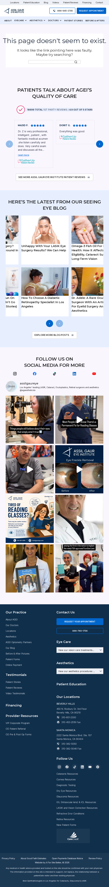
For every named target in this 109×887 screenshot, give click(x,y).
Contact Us (65, 612)
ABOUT (8, 20)
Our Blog (10, 647)
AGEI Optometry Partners (19, 642)
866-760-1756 (80, 631)
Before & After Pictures (18, 653)
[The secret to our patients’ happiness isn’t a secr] (30, 469)
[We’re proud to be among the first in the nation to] (79, 568)
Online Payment (14, 665)
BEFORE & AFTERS (94, 20)
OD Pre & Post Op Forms (19, 734)
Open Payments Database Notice (67, 858)
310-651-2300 (68, 717)
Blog (46, 2)
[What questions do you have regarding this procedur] (30, 519)
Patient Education (31, 2)
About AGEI (12, 619)
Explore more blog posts (51, 335)
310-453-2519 (68, 722)
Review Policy (95, 858)
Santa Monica (65, 730)
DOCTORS (53, 20)
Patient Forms (13, 659)
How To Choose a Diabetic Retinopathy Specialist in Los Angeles (30, 302)
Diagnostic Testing (66, 785)
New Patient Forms (66, 825)
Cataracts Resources (67, 773)
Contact (99, 2)
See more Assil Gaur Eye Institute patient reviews (51, 177)
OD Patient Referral (16, 728)
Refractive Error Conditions (70, 813)
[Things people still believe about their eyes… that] (30, 420)
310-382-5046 (69, 748)
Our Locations (68, 697)
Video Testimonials (15, 693)
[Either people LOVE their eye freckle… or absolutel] (79, 469)
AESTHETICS (36, 20)
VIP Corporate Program (18, 723)
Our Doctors (12, 625)
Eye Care (63, 642)
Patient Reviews (70, 2)
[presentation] (9, 144)
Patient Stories (13, 682)
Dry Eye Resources (66, 790)
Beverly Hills (65, 703)
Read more (23, 155)
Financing (86, 2)
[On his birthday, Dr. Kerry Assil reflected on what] (79, 519)
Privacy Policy (8, 858)
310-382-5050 (69, 743)
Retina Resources (65, 819)
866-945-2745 (65, 11)
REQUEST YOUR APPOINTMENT (79, 621)
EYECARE (19, 20)
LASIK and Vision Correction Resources (77, 807)
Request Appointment (91, 11)
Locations (14, 2)
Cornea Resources (66, 779)
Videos (55, 2)
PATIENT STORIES (73, 20)
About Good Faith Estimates (33, 858)
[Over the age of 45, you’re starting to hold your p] (79, 420)
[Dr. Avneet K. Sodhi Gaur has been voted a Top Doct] (30, 568)
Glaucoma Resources (67, 796)
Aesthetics (11, 636)
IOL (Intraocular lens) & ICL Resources (76, 802)
